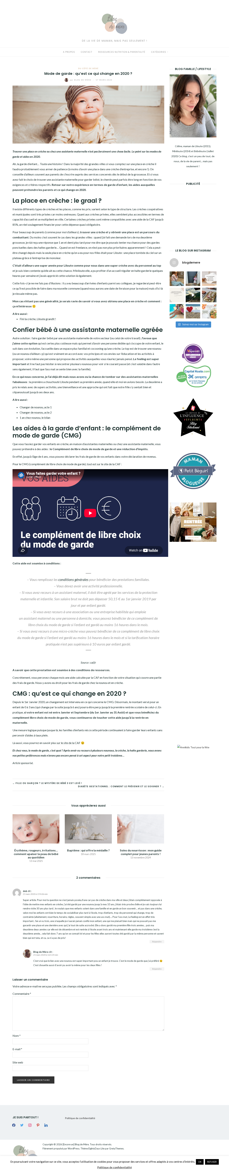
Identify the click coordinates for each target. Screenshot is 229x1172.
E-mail (17, 1049)
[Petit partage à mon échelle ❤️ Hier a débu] (193, 311)
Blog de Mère (81, 80)
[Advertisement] (196, 211)
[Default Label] (38, 1124)
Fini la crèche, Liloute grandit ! (38, 319)
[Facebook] (14, 1124)
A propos (69, 51)
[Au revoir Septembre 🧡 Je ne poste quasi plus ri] (193, 278)
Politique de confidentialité (80, 1118)
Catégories (158, 51)
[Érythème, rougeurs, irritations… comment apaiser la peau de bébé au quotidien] (36, 828)
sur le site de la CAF (68, 742)
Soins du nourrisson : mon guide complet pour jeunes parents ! (141, 852)
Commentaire (22, 993)
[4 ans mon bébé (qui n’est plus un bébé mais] (209, 295)
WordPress (73, 1148)
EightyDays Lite (96, 1148)
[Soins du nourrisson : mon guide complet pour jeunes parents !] (140, 828)
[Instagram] (30, 1124)
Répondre (157, 941)
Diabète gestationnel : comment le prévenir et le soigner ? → (121, 786)
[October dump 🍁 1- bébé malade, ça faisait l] (177, 278)
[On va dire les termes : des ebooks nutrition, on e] (209, 278)
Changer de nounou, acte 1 (36, 407)
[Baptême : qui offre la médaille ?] (88, 828)
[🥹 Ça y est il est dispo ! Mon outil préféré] (177, 295)
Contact (86, 51)
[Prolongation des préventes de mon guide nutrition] (209, 311)
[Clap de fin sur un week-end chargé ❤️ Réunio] (177, 311)
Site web (18, 1062)
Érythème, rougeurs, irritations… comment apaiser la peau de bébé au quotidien (36, 854)
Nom (17, 1035)
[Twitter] (22, 1124)
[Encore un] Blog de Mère (76, 1144)
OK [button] (199, 1161)
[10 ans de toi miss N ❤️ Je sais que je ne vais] (193, 295)
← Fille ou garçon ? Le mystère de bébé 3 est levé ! (47, 783)
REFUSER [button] (212, 1161)
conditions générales (73, 579)
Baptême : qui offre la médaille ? (88, 850)
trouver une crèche (92, 232)
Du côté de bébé (88, 68)
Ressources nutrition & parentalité (121, 51)
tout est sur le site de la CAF (104, 464)
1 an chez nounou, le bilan (35, 417)
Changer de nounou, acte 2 (36, 412)
